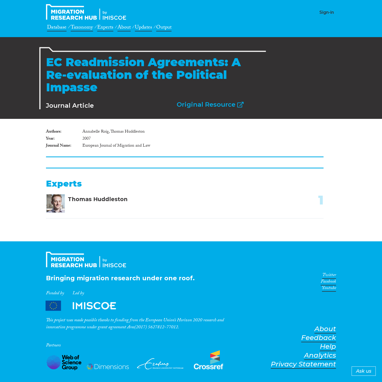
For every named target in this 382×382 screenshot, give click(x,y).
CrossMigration (87, 12)
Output (164, 28)
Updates (143, 28)
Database (57, 28)
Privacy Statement (303, 364)
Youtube (329, 289)
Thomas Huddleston (98, 199)
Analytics (320, 355)
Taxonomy (82, 28)
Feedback (318, 338)
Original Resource (207, 104)
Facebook (328, 282)
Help (328, 347)
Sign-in (326, 12)
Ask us (363, 371)
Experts (105, 28)
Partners (85, 305)
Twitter (329, 276)
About (124, 28)
